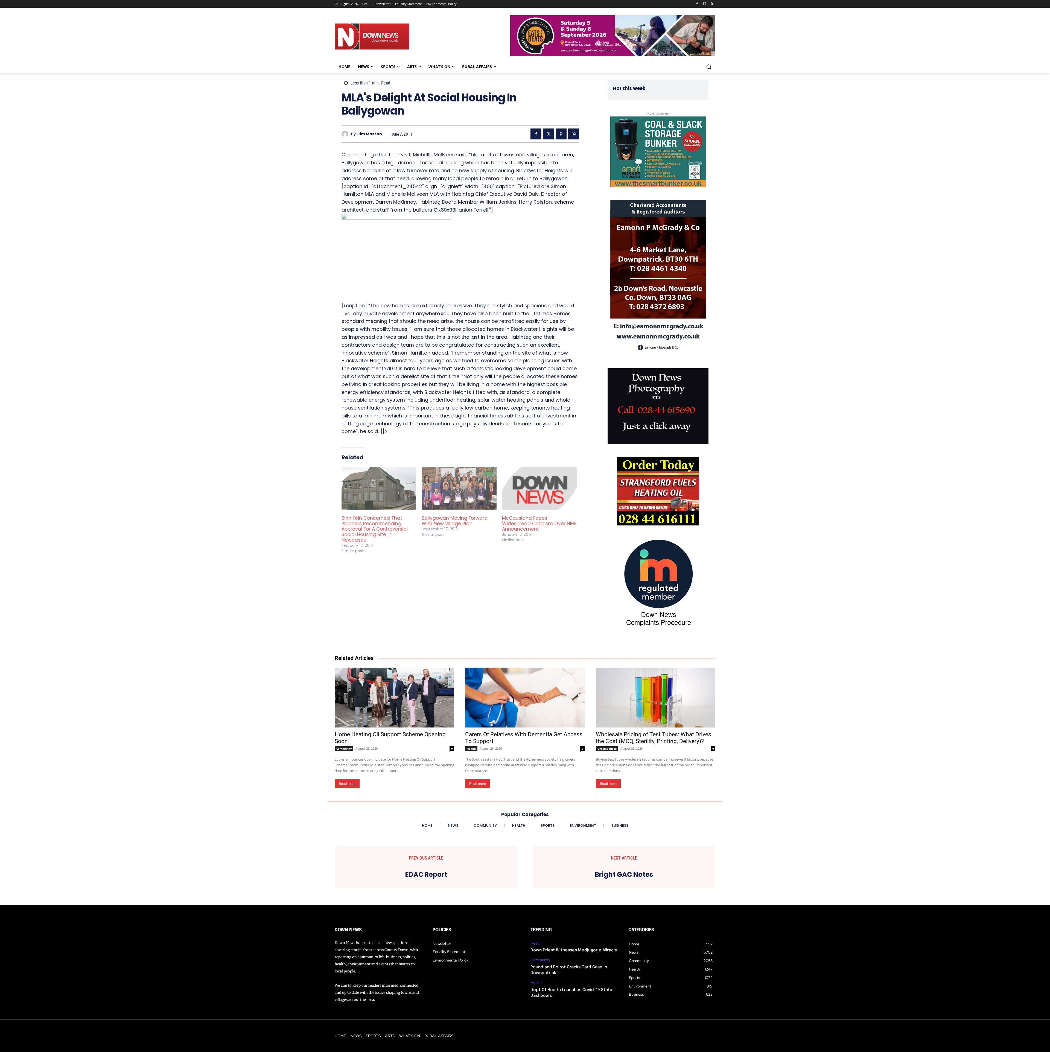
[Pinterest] (561, 133)
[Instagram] (704, 4)
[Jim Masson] (346, 134)
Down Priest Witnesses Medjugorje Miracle (573, 950)
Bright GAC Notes (624, 875)
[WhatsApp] (573, 133)
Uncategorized (607, 748)
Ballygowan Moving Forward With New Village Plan (455, 521)
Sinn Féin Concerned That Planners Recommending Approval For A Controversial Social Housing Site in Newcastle (375, 529)
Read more (347, 784)
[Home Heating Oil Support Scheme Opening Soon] (394, 697)
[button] (708, 66)
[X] (712, 4)
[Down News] (392, 37)
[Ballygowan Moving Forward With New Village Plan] (459, 488)
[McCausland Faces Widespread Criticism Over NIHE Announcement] (539, 488)
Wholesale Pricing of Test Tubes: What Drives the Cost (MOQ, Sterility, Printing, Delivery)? (653, 737)
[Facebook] (697, 4)
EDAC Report (426, 875)
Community (344, 748)
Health (471, 748)
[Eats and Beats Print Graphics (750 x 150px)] (612, 54)
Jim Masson (369, 134)
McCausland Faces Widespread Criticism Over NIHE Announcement (539, 523)
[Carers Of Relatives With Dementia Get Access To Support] (525, 697)
